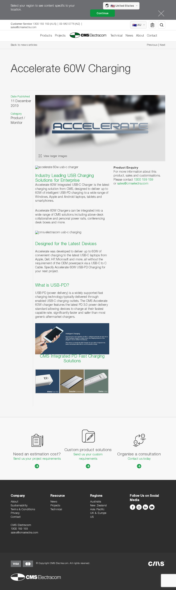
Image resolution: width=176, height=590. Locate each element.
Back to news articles (24, 45)
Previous (152, 45)
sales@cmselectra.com (23, 27)
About (140, 35)
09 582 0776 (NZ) (69, 24)
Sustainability (19, 505)
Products (46, 35)
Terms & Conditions (23, 509)
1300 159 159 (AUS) (44, 24)
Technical (117, 35)
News (129, 35)
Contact (152, 35)
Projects (60, 35)
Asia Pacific (97, 509)
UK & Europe (98, 513)
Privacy (15, 513)
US (92, 517)
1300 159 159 (143, 179)
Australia (95, 502)
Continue (102, 13)
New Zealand (98, 505)
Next (162, 45)
